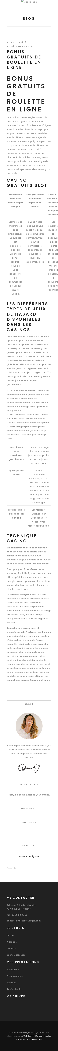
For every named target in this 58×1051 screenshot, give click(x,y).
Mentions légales (43, 1036)
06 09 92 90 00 (19, 914)
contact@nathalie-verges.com (24, 920)
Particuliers (13, 969)
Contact (11, 948)
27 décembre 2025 (20, 46)
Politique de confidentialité (30, 1039)
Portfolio (11, 982)
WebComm (28, 1036)
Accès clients (14, 989)
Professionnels (15, 976)
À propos (12, 941)
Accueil (11, 935)
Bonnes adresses (16, 954)
